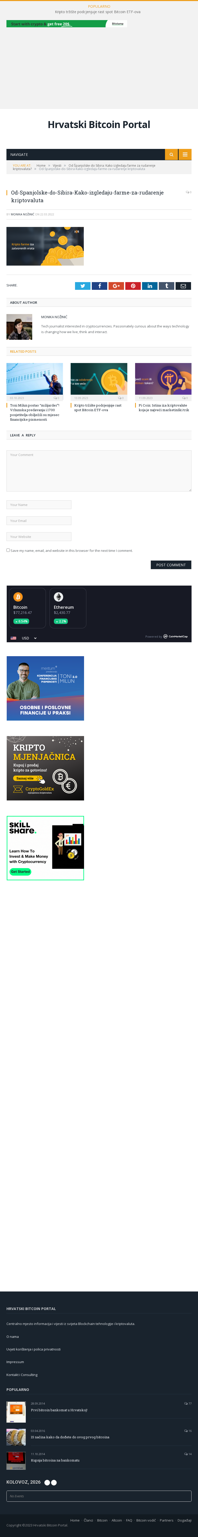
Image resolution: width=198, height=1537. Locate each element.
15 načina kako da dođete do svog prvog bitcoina (70, 1437)
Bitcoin (20, 607)
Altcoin (117, 1520)
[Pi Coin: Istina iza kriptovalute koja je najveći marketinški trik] (163, 381)
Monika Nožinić (22, 214)
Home (75, 1520)
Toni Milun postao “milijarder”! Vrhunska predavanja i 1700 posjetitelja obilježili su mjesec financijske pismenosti (34, 412)
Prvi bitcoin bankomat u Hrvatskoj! (59, 1410)
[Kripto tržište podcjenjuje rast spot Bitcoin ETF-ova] (99, 381)
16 (190, 1431)
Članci (88, 1520)
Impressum (15, 1361)
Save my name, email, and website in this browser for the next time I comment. (72, 550)
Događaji (185, 1520)
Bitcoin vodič (146, 1520)
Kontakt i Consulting (21, 1374)
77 (190, 1403)
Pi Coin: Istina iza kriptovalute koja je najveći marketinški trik (164, 407)
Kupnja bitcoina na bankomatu (55, 1460)
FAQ (129, 1520)
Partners (167, 1520)
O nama (12, 1336)
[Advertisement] (99, 67)
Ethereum (64, 607)
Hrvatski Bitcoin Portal (99, 124)
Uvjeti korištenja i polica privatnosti (33, 1349)
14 (190, 1454)
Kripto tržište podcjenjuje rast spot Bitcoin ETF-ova (98, 12)
